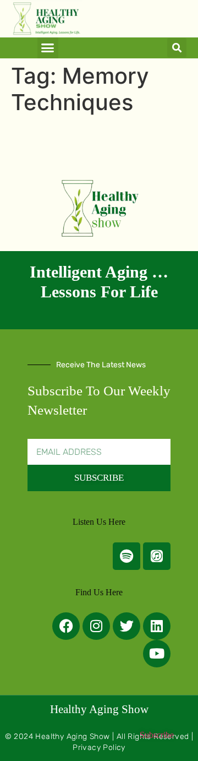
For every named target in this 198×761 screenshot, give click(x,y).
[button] (47, 47)
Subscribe (157, 735)
